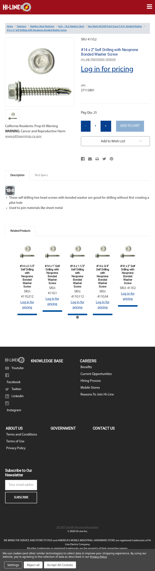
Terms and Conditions (21, 434)
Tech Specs (41, 175)
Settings (13, 565)
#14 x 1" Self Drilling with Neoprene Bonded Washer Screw (52, 274)
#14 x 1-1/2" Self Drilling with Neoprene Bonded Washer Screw (77, 276)
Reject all (33, 565)
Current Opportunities (96, 374)
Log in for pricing (107, 69)
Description (17, 175)
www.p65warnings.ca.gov (23, 136)
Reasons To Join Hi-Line (97, 394)
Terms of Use (15, 441)
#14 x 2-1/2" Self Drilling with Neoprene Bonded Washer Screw (27, 276)
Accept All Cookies (60, 565)
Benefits (86, 367)
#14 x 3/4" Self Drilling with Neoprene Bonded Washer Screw (102, 276)
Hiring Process (91, 381)
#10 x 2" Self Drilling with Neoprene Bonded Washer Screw (127, 274)
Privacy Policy (16, 448)
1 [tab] (77, 317)
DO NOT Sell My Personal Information (77, 527)
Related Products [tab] (20, 231)
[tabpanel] (27, 278)
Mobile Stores (90, 388)
